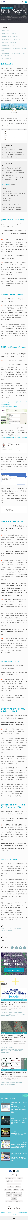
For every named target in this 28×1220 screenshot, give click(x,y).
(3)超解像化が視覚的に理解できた (9, 36)
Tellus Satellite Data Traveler (7, 1049)
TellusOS (3, 1050)
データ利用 (13, 928)
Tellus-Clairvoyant (19, 1049)
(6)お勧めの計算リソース (7, 45)
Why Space (18, 1181)
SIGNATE (20, 1012)
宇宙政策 (14, 1198)
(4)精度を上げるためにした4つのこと (10, 39)
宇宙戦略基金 (17, 1195)
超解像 (7, 1052)
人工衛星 (23, 1014)
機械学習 (19, 928)
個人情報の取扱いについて (11, 1212)
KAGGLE (6, 1012)
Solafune (7, 928)
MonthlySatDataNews (14, 1184)
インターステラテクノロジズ (14, 1201)
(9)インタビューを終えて (7, 58)
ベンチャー (10, 1186)
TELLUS (11, 1047)
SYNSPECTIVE (16, 1192)
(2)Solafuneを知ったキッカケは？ (9, 33)
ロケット (9, 1195)
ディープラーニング (16, 1014)
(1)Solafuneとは (5, 30)
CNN (2, 928)
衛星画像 (10, 930)
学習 (12, 1050)
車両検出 (13, 1084)
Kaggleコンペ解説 (13, 1012)
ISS (22, 1189)
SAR (8, 1192)
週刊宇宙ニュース (10, 1178)
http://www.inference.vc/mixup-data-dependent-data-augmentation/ (14, 437)
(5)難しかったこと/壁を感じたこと (10, 42)
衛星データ (4, 930)
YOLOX (7, 1082)
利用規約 (3, 1212)
